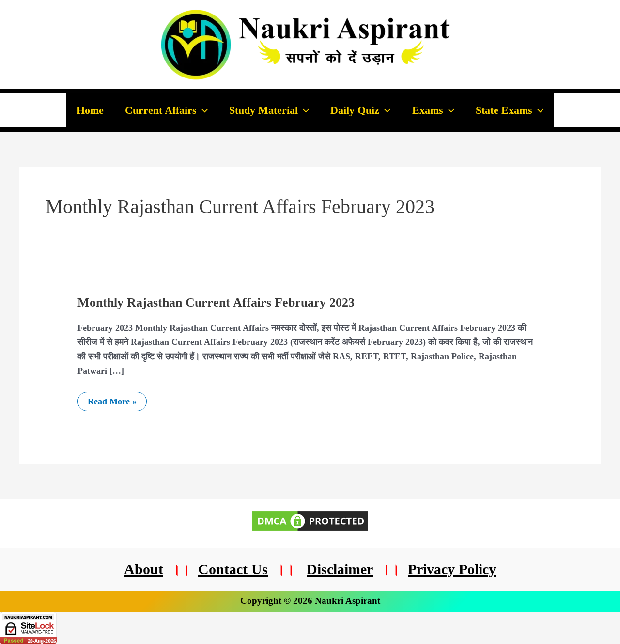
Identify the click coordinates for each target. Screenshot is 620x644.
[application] (202, 110)
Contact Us (233, 569)
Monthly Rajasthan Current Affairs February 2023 (216, 302)
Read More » (112, 399)
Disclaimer (340, 569)
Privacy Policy (452, 569)
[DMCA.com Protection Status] (310, 520)
